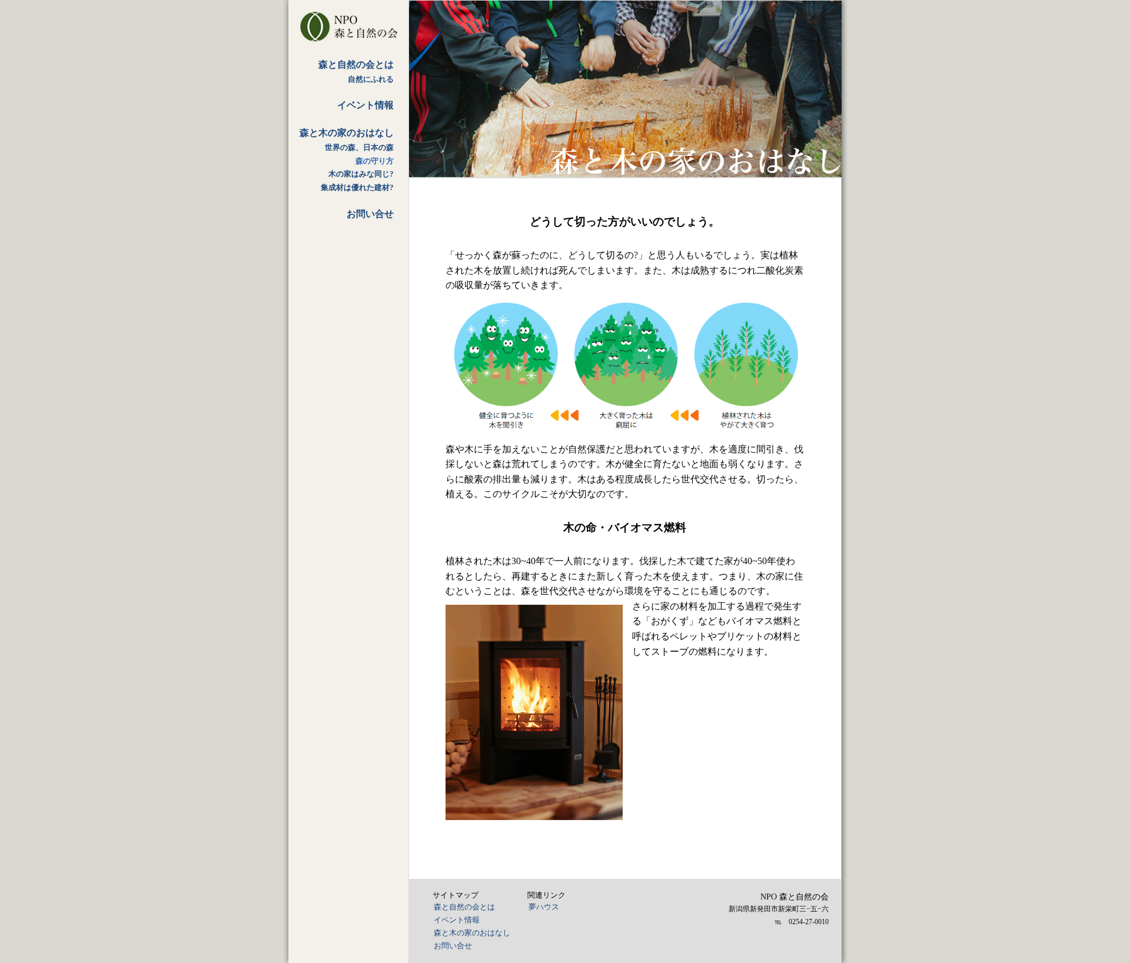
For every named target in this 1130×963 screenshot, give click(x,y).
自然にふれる (371, 79)
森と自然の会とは (356, 64)
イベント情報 (365, 105)
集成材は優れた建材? (357, 188)
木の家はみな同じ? (361, 174)
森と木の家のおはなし (347, 133)
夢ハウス (544, 906)
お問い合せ (370, 214)
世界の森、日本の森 (359, 148)
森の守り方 (374, 161)
